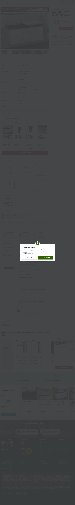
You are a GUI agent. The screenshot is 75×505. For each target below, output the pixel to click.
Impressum (23, 253)
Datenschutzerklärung (29, 253)
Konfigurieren (29, 257)
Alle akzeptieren (46, 257)
